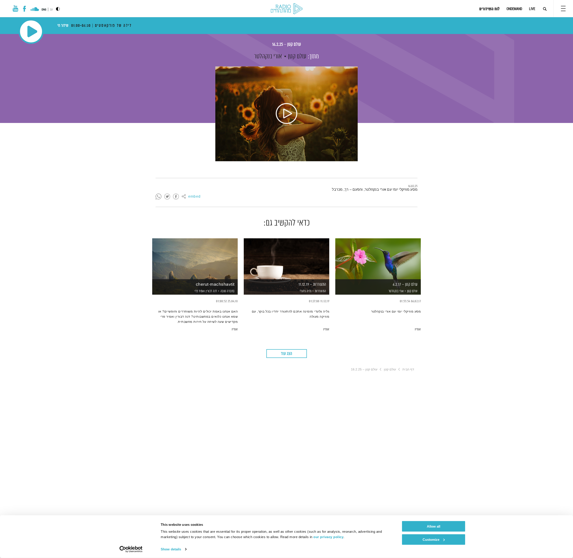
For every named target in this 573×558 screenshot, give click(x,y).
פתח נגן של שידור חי (31, 31)
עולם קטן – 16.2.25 (286, 44)
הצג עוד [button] (286, 353)
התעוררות (320, 291)
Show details (171, 549)
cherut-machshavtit (215, 284)
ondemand (514, 9)
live (532, 9)
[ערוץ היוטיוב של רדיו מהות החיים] (15, 8)
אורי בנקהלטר (268, 56)
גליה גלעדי (305, 291)
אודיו (418, 329)
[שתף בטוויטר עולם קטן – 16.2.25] (167, 197)
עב (51, 9)
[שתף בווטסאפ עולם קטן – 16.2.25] (158, 197)
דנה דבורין (211, 291)
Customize (431, 539)
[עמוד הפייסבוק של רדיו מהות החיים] (24, 9)
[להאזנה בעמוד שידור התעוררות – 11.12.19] (286, 258)
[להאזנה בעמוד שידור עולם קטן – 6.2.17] (378, 258)
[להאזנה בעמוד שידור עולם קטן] (286, 114)
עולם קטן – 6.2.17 (405, 284)
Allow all (433, 526)
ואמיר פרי (199, 291)
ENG (44, 9)
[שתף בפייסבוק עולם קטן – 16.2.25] (176, 197)
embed (194, 197)
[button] (563, 8)
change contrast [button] (58, 9)
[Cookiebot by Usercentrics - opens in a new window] (131, 549)
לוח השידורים (489, 9)
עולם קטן (297, 56)
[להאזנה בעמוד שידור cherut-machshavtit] (195, 258)
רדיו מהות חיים (286, 9)
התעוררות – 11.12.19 (312, 284)
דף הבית (408, 369)
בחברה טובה (227, 291)
